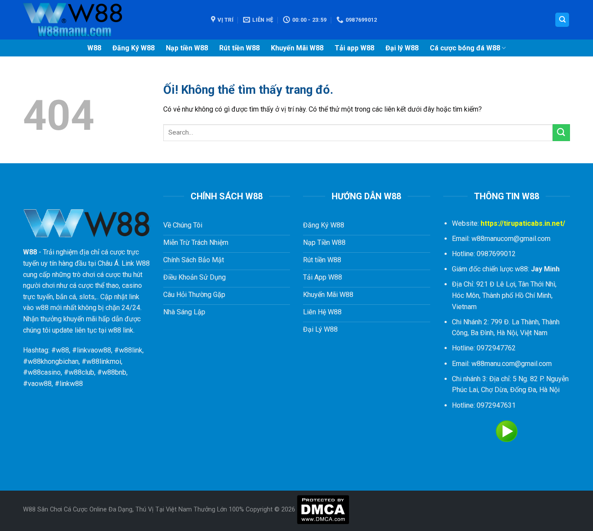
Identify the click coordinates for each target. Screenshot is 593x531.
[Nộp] (561, 132)
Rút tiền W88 (239, 48)
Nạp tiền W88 (187, 48)
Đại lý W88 (401, 48)
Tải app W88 (354, 48)
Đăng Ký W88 (133, 48)
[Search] (562, 20)
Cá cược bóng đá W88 (465, 48)
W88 (94, 48)
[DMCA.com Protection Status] (323, 509)
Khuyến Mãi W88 (297, 48)
